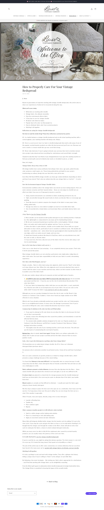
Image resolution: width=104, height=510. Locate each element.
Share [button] (25, 98)
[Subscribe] (35, 493)
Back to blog (53, 481)
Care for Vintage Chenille (38, 214)
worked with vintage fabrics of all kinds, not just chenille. (62, 448)
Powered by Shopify (59, 506)
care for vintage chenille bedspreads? (47, 437)
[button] (9, 9)
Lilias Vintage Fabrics (49, 506)
